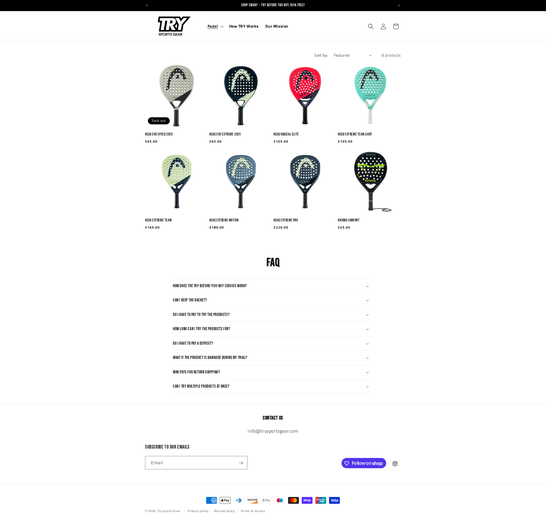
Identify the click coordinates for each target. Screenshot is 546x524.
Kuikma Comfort (348, 220)
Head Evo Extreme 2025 (225, 134)
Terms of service (253, 510)
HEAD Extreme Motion (224, 220)
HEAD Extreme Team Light (355, 134)
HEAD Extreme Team (158, 220)
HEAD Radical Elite (286, 134)
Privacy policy (198, 510)
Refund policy (224, 510)
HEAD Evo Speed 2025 (159, 134)
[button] (215, 26)
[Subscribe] (241, 463)
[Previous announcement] (147, 5)
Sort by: (321, 55)
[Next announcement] (399, 5)
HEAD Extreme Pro (286, 220)
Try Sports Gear (169, 511)
